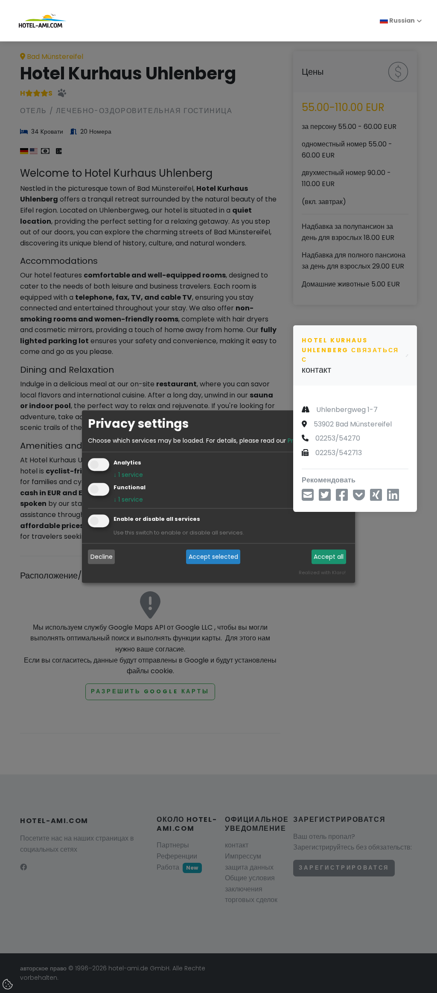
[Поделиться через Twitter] (325, 497)
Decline (101, 556)
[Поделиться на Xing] (376, 497)
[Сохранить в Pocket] (359, 497)
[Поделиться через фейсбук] (342, 497)
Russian (401, 20)
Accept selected (213, 556)
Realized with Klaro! (322, 572)
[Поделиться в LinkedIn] (393, 497)
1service (128, 474)
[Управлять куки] (8, 984)
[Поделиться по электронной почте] (308, 497)
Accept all (329, 556)
